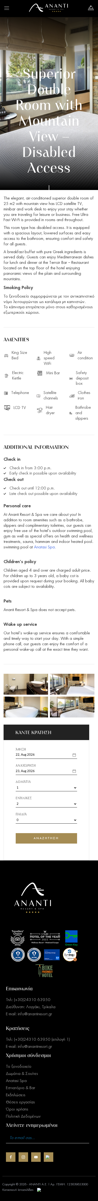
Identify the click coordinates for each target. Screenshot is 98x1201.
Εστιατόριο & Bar (20, 1088)
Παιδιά (21, 814)
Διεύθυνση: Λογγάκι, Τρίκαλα (30, 1007)
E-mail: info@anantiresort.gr (29, 1014)
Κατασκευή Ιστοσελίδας (18, 1190)
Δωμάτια (23, 782)
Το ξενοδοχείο (18, 1066)
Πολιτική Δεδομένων (23, 1116)
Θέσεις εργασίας (20, 1102)
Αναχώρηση (26, 766)
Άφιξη (21, 749)
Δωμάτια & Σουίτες (22, 1074)
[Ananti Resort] (48, 11)
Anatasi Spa (16, 1081)
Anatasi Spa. (45, 547)
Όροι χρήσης (17, 1109)
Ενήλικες (24, 798)
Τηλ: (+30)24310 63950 (28, 1000)
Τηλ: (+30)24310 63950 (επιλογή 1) (38, 1039)
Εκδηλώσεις (15, 1095)
